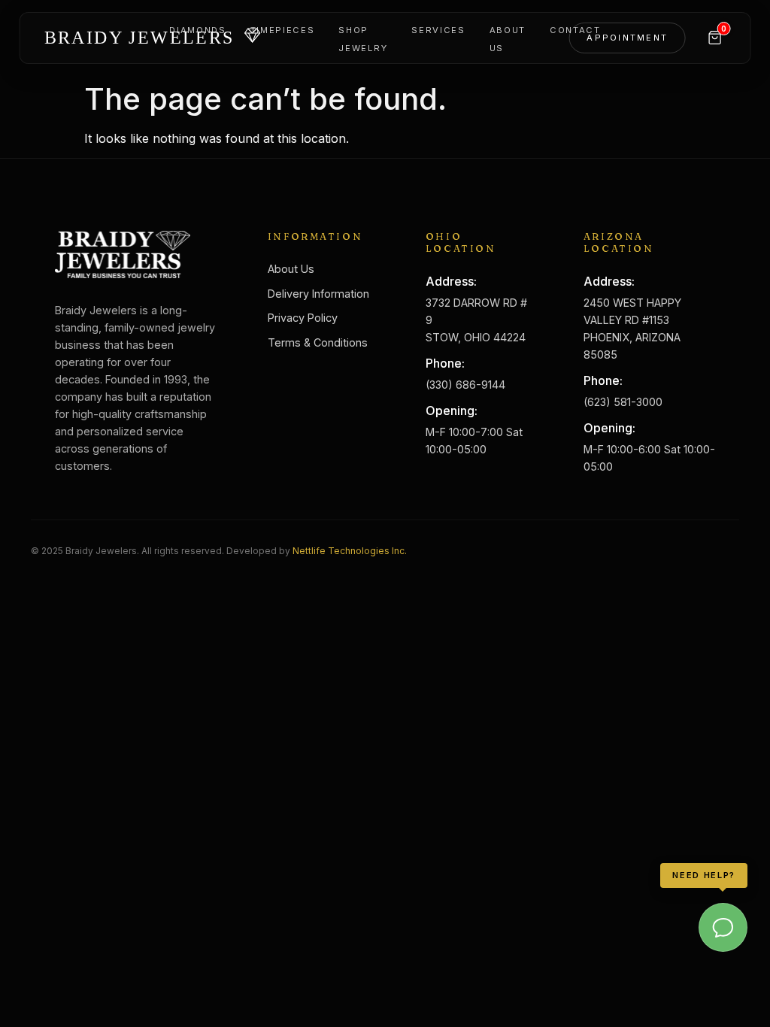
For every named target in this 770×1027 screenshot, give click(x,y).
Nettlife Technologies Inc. (350, 550)
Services (438, 30)
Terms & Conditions (318, 342)
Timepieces (282, 30)
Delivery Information (318, 293)
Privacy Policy (303, 317)
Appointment (627, 37)
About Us (291, 268)
